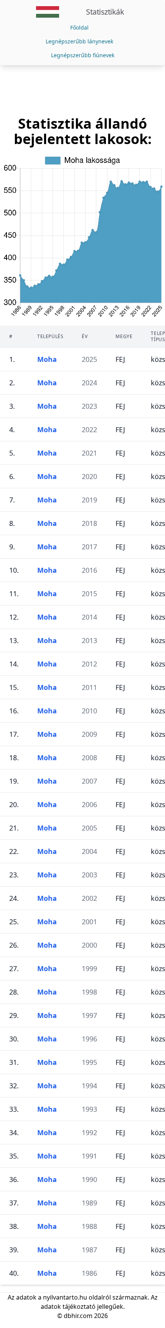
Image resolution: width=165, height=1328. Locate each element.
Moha (47, 359)
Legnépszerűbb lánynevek (79, 41)
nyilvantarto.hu (65, 1297)
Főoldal (79, 27)
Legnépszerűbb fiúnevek (82, 55)
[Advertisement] (82, 90)
